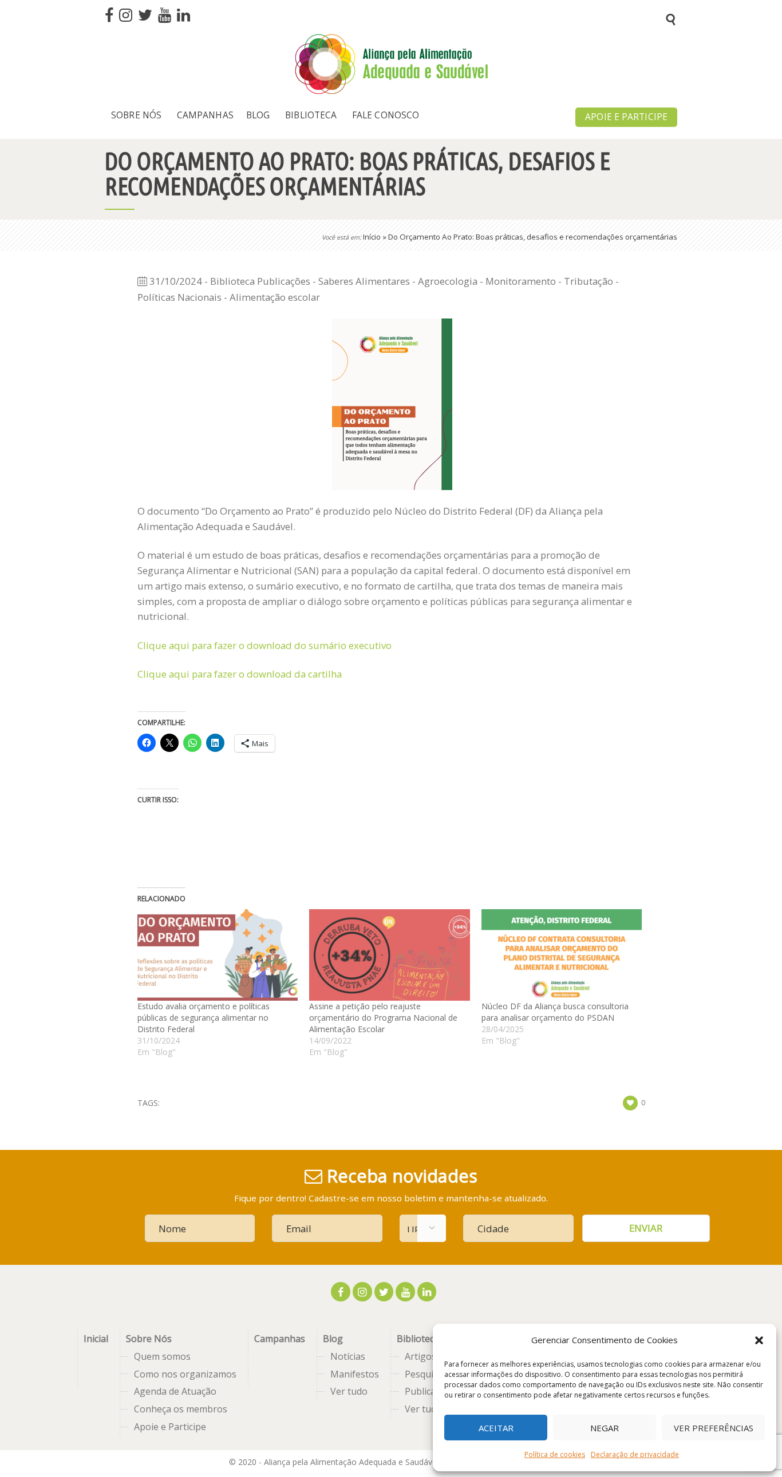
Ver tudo (349, 1391)
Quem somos (162, 1356)
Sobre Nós (149, 1338)
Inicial (96, 1338)
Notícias (347, 1356)
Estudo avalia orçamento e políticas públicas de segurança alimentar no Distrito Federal (203, 1017)
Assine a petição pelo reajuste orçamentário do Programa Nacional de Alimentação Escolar (383, 1017)
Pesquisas (426, 1374)
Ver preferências (713, 1428)
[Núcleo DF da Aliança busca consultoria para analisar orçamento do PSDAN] (561, 955)
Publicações (430, 1391)
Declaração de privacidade (635, 1454)
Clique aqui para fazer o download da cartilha (240, 673)
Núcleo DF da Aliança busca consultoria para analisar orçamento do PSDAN (555, 1012)
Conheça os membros (180, 1409)
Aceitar (496, 1428)
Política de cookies (554, 1454)
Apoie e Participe (170, 1426)
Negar (604, 1428)
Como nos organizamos (185, 1374)
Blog (333, 1338)
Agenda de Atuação (175, 1391)
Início (372, 237)
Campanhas (279, 1338)
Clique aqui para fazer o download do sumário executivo (264, 645)
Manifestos (354, 1374)
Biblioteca (418, 1338)
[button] (759, 1340)
